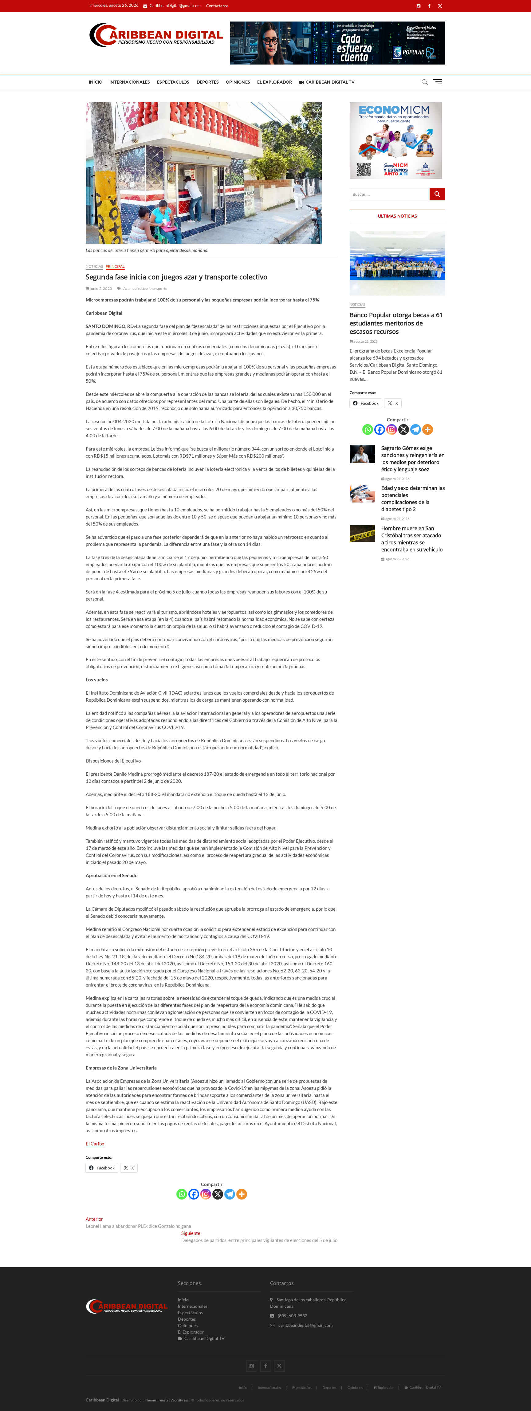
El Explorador (274, 82)
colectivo (140, 288)
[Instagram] (205, 1194)
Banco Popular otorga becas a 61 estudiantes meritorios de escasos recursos (396, 323)
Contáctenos (217, 5)
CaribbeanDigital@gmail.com (175, 5)
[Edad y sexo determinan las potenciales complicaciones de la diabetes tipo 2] (362, 494)
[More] (241, 1194)
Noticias (94, 266)
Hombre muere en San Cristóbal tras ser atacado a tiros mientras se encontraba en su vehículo (412, 539)
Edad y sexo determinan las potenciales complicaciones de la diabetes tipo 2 (413, 499)
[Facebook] (193, 1194)
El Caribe (95, 1143)
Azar (127, 288)
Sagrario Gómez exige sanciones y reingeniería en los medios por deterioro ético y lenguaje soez (413, 459)
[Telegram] (229, 1194)
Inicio (95, 82)
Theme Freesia (156, 1400)
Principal (115, 266)
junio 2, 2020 (100, 288)
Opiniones (238, 82)
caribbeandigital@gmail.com (305, 1325)
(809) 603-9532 (292, 1315)
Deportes (208, 82)
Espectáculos (173, 82)
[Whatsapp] (181, 1194)
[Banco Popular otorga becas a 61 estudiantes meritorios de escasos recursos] (397, 263)
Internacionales (129, 82)
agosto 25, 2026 (365, 341)
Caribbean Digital (102, 1399)
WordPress (180, 1400)
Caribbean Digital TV (330, 82)
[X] (217, 1194)
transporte (158, 288)
